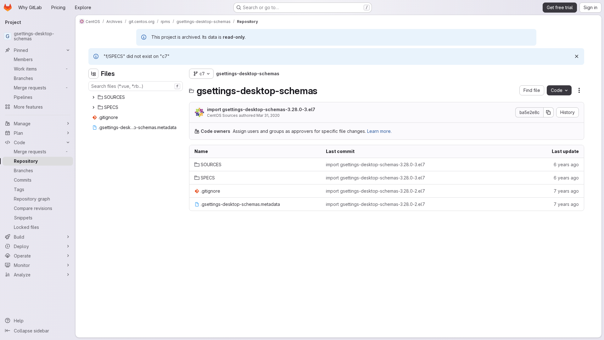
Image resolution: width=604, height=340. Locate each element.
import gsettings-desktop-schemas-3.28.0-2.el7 (375, 191)
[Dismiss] (576, 56)
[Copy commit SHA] (549, 112)
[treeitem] (136, 97)
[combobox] (135, 86)
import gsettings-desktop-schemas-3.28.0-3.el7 (261, 109)
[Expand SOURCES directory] (93, 97)
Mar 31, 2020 (268, 115)
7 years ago (566, 191)
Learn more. (379, 131)
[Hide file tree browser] (93, 74)
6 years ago (566, 164)
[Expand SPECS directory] (93, 107)
